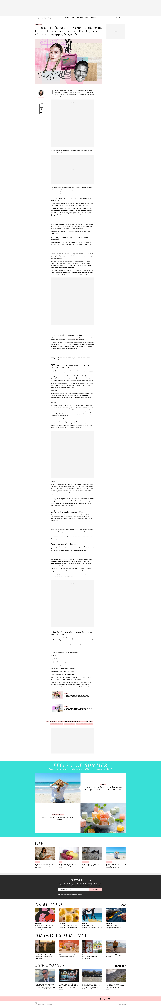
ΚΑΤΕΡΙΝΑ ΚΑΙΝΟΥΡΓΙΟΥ (86, 723)
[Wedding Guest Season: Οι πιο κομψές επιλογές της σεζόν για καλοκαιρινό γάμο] (45, 946)
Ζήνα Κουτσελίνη (77, 338)
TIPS (60, 862)
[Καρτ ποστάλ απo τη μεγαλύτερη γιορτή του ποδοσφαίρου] (92, 946)
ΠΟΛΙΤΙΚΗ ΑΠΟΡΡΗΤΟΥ (73, 998)
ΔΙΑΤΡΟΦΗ (109, 923)
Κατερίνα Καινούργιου (69, 637)
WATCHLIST (86, 862)
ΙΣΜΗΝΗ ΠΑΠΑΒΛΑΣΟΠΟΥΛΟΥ (72, 721)
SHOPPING (93, 17)
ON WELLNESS (49, 905)
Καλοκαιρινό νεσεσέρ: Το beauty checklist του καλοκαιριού (69, 955)
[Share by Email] (41, 112)
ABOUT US (54, 998)
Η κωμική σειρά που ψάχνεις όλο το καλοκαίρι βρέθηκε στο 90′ (91, 866)
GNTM (73, 205)
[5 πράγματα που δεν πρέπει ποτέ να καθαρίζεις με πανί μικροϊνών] (69, 853)
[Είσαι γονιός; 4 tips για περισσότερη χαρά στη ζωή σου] (92, 915)
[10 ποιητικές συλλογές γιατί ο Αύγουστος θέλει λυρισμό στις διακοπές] (45, 853)
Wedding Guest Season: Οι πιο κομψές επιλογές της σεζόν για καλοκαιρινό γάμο (44, 956)
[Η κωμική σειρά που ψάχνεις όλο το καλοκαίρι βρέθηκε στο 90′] (92, 853)
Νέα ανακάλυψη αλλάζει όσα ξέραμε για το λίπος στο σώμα (68, 926)
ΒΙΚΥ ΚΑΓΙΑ (85, 721)
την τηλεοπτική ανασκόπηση (67, 92)
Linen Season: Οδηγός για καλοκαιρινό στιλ (114, 955)
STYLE (67, 17)
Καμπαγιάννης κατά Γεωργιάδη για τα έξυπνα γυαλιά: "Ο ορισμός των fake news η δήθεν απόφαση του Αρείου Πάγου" (45, 986)
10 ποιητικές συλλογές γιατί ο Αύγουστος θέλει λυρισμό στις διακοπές (44, 866)
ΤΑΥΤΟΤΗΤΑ (47, 998)
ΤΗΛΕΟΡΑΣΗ (39, 24)
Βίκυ (74, 228)
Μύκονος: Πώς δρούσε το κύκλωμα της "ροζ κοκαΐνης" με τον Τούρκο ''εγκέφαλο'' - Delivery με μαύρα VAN (92, 986)
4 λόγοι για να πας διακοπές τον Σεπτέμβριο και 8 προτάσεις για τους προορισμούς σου (116, 866)
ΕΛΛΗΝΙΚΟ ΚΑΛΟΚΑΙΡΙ (58, 814)
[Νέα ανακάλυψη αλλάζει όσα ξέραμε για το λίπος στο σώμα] (69, 915)
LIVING (85, 923)
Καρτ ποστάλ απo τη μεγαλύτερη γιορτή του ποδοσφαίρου (89, 956)
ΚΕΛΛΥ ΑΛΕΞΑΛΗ (103, 791)
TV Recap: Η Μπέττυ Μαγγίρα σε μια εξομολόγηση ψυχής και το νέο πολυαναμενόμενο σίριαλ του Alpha (78, 709)
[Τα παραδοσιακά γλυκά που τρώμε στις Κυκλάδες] (103, 818)
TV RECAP (60, 721)
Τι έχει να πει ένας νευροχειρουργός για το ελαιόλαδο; (113, 927)
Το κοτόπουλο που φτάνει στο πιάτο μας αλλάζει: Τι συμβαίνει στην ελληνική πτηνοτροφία (68, 985)
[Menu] (35, 18)
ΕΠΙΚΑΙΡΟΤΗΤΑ (49, 965)
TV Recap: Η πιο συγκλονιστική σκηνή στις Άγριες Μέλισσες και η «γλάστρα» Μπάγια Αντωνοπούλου (76, 695)
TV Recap (87, 90)
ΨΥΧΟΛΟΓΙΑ (39, 923)
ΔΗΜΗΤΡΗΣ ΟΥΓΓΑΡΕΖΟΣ (56, 723)
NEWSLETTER (119, 998)
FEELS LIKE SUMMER (80, 765)
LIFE (86, 17)
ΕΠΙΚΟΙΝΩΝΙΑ (38, 998)
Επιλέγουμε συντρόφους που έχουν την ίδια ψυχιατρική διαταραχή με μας (44, 927)
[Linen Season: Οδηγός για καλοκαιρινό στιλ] (116, 946)
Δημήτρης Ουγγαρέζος (58, 242)
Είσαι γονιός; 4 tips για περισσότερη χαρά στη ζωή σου (92, 926)
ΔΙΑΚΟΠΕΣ (103, 784)
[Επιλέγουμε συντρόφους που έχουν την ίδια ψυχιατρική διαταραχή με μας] (45, 915)
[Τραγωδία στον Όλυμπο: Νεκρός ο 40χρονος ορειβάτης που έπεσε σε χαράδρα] (116, 975)
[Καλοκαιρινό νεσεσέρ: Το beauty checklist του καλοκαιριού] (69, 946)
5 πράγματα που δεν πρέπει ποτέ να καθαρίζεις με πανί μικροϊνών (67, 866)
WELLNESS (80, 17)
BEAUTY (73, 17)
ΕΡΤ (87, 375)
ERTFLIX (91, 372)
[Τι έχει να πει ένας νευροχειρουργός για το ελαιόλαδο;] (116, 915)
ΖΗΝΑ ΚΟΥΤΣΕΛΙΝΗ (69, 723)
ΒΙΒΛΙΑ (37, 862)
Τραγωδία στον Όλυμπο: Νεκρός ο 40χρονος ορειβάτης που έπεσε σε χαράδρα (115, 985)
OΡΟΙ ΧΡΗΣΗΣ (62, 998)
